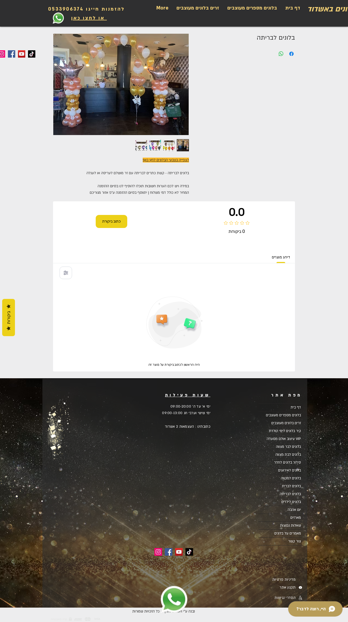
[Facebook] (11, 54)
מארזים (295, 517)
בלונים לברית (291, 486)
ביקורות (8, 317)
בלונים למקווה (291, 478)
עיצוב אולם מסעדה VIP (284, 438)
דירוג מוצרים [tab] (281, 257)
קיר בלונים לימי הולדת (285, 431)
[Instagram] (158, 552)
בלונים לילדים (291, 501)
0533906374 (66, 9)
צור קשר (294, 541)
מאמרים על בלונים (287, 533)
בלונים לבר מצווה (288, 446)
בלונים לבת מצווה (288, 454)
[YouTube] (21, 54)
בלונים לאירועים (289, 470)
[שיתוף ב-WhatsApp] (281, 54)
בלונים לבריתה (290, 494)
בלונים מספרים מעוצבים (283, 415)
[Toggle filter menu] (66, 273)
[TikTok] (31, 54)
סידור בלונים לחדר (287, 462)
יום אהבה (294, 509)
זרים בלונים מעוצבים (286, 423)
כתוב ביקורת (111, 221)
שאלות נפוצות (290, 525)
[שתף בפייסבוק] (291, 54)
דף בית (296, 407)
